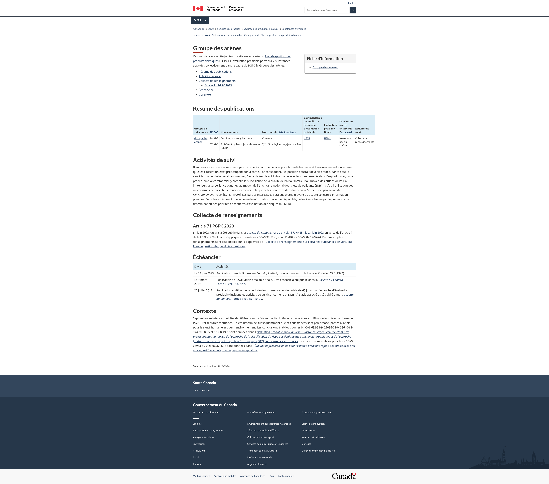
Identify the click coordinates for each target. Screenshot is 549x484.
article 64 (346, 132)
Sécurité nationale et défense (263, 430)
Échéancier (206, 90)
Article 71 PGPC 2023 (218, 85)
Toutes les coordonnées (206, 412)
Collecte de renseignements (217, 81)
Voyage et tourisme (203, 437)
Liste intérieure (287, 132)
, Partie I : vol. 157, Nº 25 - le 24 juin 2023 (285, 232)
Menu (201, 20)
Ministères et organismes (261, 412)
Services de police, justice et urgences (267, 444)
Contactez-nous (201, 390)
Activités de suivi (210, 76)
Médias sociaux (201, 476)
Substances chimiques (294, 28)
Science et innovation (313, 423)
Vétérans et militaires (313, 437)
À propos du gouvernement (317, 412)
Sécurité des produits (228, 28)
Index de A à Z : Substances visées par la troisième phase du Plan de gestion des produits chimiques (249, 35)
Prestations (199, 450)
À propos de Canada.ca (252, 476)
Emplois (197, 423)
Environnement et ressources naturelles (269, 423)
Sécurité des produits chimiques (261, 28)
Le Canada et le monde (259, 457)
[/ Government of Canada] (218, 9)
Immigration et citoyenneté (208, 430)
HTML (307, 138)
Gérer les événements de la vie (318, 450)
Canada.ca (198, 28)
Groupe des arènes (325, 67)
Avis (271, 476)
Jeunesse (306, 444)
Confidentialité (286, 476)
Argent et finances (257, 464)
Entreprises (199, 444)
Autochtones (309, 430)
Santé (211, 28)
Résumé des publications (215, 72)
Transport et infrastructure (262, 450)
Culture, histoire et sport (260, 437)
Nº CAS (214, 132)
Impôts (197, 464)
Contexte (205, 94)
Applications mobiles (225, 476)
